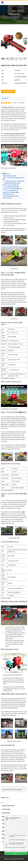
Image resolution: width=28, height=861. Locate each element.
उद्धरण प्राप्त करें (9, 91)
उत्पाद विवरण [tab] (5, 98)
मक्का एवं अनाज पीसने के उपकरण (8, 805)
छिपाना (8, 173)
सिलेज (21, 412)
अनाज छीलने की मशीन (6, 809)
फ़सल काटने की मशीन (6, 813)
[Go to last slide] (3, 42)
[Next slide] (24, 42)
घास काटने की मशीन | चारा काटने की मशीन (12, 789)
